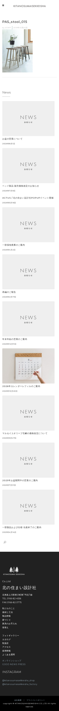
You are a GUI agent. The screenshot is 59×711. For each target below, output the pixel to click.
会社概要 (18, 700)
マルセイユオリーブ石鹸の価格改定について (24, 433)
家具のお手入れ (9, 623)
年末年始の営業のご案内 (14, 339)
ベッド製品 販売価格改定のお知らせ (20, 185)
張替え (5, 627)
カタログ (6, 639)
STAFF (8, 27)
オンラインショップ (11, 660)
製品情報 (6, 616)
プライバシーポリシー (35, 700)
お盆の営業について (12, 138)
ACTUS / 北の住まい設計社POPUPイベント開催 (28, 197)
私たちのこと (8, 608)
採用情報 (6, 651)
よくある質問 (8, 654)
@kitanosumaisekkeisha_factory (19, 684)
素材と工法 (7, 612)
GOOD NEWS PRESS (14, 664)
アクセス (6, 647)
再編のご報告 (9, 292)
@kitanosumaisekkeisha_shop (18, 680)
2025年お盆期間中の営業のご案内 (20, 480)
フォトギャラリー (10, 635)
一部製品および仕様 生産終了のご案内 (21, 527)
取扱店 (5, 643)
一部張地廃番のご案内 (13, 245)
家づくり (6, 620)
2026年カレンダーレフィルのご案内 (21, 386)
